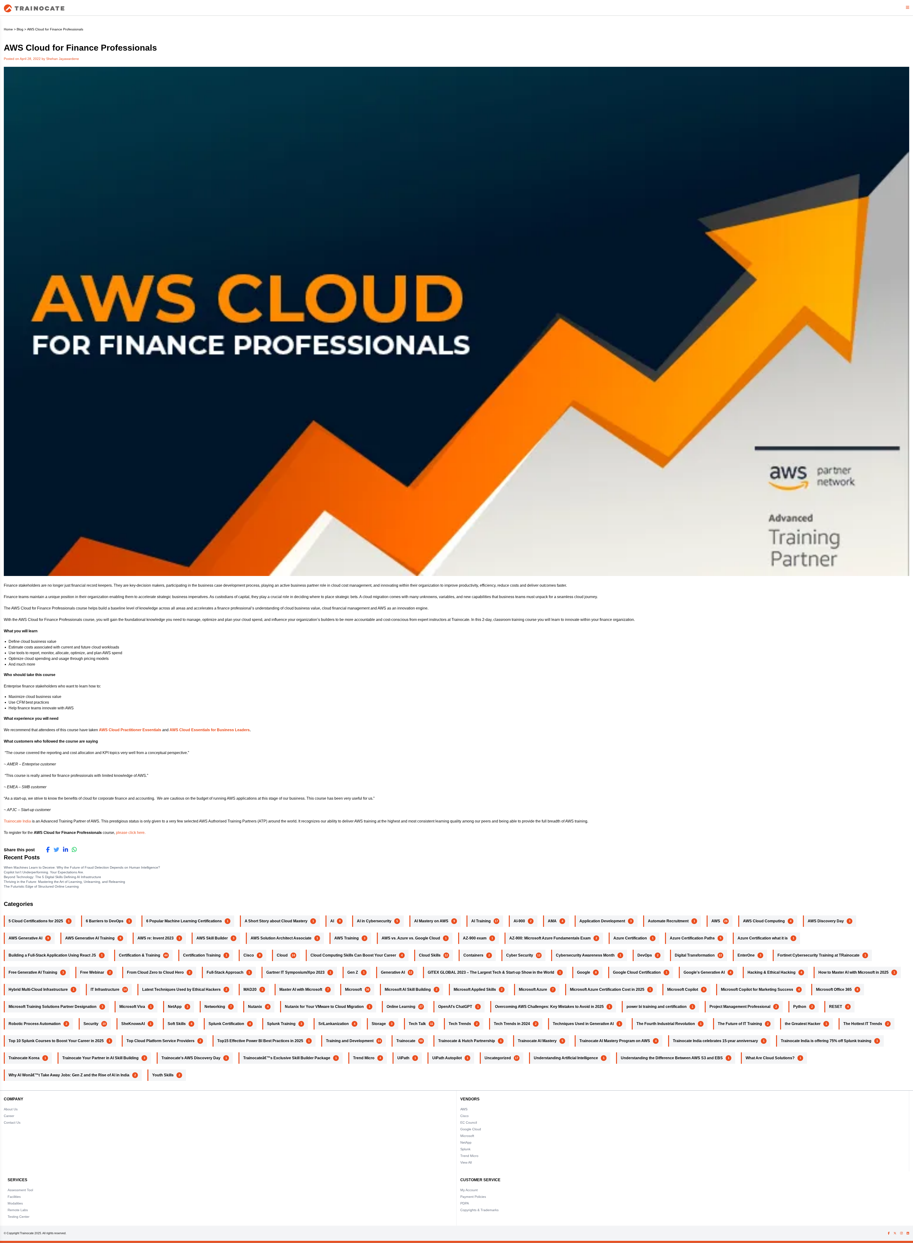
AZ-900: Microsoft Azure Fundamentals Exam (550, 938)
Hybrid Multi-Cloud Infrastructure (38, 989)
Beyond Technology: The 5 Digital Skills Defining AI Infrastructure (52, 877)
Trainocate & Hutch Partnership (466, 1041)
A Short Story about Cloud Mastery (276, 921)
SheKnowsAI (133, 1024)
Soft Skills (177, 1024)
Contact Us (12, 1122)
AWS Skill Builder (212, 938)
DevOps (644, 955)
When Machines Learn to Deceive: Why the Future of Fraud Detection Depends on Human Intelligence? (82, 867)
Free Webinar (92, 972)
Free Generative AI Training (33, 972)
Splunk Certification (226, 1024)
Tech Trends (460, 1024)
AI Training (481, 921)
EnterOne (746, 955)
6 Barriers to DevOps (104, 921)
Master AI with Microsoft (300, 989)
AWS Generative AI (25, 938)
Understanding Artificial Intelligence (566, 1058)
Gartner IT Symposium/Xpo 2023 (295, 972)
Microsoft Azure (533, 989)
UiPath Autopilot (447, 1058)
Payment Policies (473, 1197)
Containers (473, 955)
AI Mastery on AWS (431, 921)
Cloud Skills (430, 955)
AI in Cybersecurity (374, 921)
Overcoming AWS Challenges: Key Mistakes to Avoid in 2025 (549, 1007)
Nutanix (255, 1007)
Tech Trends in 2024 (512, 1024)
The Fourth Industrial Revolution (665, 1024)
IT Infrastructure (105, 989)
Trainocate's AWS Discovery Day (190, 1058)
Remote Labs (18, 1210)
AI (332, 921)
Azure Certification (630, 938)
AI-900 (519, 921)
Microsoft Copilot (682, 989)
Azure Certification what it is (763, 938)
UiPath (403, 1058)
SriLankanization (333, 1024)
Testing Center (18, 1217)
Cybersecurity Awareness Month (585, 955)
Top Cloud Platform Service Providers (160, 1041)
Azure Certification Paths (692, 938)
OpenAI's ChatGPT (455, 1007)
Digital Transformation (695, 955)
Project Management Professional (739, 1007)
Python (799, 1007)
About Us (11, 1109)
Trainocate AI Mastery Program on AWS (614, 1041)
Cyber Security (519, 955)
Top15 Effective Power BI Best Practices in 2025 (260, 1041)
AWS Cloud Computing (764, 921)
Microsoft (353, 989)
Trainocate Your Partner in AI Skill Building (100, 1058)
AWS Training (346, 938)
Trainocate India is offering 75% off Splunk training (826, 1041)
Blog (20, 29)
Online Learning (401, 1007)
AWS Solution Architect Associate (281, 938)
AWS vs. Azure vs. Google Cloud (411, 938)
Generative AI (393, 972)
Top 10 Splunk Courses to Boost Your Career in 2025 (56, 1041)
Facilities (14, 1197)
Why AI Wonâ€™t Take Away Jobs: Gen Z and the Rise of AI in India (69, 1075)
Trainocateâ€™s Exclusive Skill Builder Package (286, 1058)
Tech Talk (417, 1024)
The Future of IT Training (740, 1024)
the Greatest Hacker (803, 1024)
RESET (835, 1007)
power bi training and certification (656, 1007)
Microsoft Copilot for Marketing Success (757, 989)
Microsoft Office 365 (834, 989)
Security (90, 1024)
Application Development (602, 921)
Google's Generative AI (704, 972)
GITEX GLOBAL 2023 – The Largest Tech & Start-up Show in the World (491, 972)
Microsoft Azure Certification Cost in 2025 (607, 989)
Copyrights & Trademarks (479, 1210)
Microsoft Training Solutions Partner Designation (53, 1007)
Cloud (282, 955)
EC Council (468, 1122)
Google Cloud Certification (637, 972)
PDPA (464, 1203)
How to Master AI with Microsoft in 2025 (853, 972)
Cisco (248, 955)
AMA (552, 921)
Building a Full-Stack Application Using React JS (52, 955)
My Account (469, 1190)
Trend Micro (363, 1058)
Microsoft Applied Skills (475, 989)
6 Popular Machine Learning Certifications (184, 921)
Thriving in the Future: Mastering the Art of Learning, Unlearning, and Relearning (66, 882)
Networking (214, 1007)
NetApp (175, 1007)
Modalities (15, 1203)
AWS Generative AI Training (90, 938)
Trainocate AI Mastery (537, 1041)
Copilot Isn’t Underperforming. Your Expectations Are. (44, 872)
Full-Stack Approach (225, 972)
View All (466, 1162)
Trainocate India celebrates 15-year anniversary (715, 1041)
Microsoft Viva (132, 1007)
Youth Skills (163, 1075)
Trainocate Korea (24, 1058)
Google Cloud (470, 1129)
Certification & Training (139, 955)
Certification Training (202, 955)
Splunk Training (281, 1024)
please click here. (131, 833)
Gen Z (352, 972)
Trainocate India (17, 821)
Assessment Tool (20, 1190)
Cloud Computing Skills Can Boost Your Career (353, 955)
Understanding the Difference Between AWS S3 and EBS (672, 1058)
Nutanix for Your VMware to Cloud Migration (324, 1007)
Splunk (465, 1149)
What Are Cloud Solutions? (770, 1058)
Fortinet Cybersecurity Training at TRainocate (818, 955)
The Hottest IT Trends (862, 1024)
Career (9, 1116)
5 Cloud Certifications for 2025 (36, 921)
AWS (715, 921)
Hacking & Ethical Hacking (772, 972)
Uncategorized (498, 1058)
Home (8, 29)
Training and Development (350, 1041)
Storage (379, 1024)
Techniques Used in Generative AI (583, 1024)
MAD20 (250, 989)
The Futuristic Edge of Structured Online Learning (42, 886)
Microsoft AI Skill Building (408, 989)
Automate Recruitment (668, 921)
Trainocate (405, 1041)
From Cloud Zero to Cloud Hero (155, 972)
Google (583, 972)
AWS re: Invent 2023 (155, 938)
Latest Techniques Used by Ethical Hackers (181, 989)
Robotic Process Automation (35, 1024)
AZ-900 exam (474, 938)
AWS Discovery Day (826, 921)
